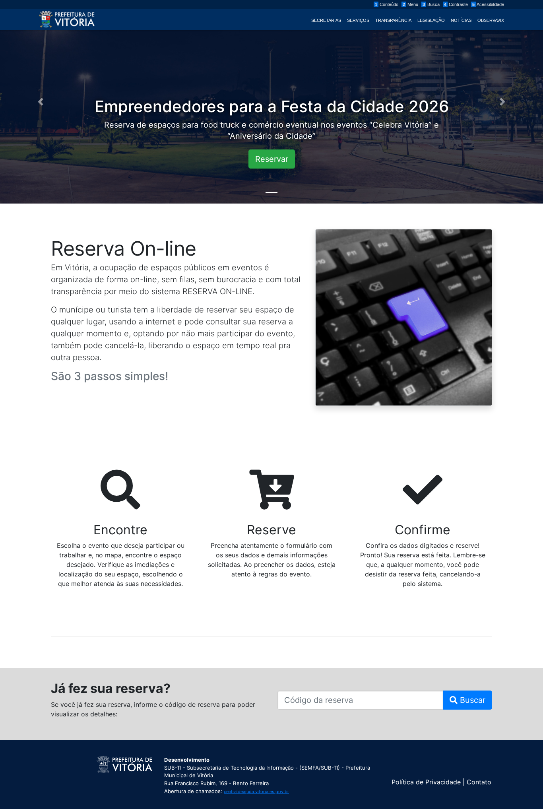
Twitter (434, 762)
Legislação (431, 20)
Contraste (456, 4)
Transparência (393, 20)
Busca (431, 4)
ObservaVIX (490, 20)
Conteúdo (386, 4)
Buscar (471, 700)
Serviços (358, 20)
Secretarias (326, 20)
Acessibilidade (488, 4)
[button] (40, 102)
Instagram (451, 762)
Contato (479, 782)
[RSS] (468, 762)
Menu (410, 4)
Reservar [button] (271, 159)
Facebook (417, 762)
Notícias (461, 20)
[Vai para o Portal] (67, 19)
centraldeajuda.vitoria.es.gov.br (256, 791)
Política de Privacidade (426, 782)
